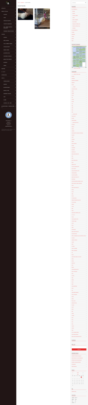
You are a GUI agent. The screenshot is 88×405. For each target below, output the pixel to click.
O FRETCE (3, 34)
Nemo (73, 254)
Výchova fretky (7, 46)
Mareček (73, 135)
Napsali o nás (6, 90)
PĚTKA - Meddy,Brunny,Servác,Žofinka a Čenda (79, 235)
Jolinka (73, 260)
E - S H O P (3, 71)
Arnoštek (73, 246)
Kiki (72, 97)
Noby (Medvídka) (74, 286)
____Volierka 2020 (74, 114)
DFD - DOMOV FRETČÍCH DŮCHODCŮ (8, 27)
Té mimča (73, 124)
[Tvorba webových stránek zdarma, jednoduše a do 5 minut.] (7, 129)
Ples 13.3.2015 (74, 168)
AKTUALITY (4, 8)
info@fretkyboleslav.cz (8, 126)
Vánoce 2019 (74, 116)
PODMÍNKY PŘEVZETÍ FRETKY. (9, 31)
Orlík (72, 107)
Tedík (72, 244)
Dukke (73, 128)
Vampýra (73, 139)
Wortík (73, 101)
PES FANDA (73, 179)
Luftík (72, 137)
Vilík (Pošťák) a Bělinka (75, 292)
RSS (8, 129)
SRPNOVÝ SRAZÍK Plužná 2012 (76, 200)
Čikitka (73, 141)
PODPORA (3, 68)
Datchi (73, 296)
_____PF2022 (73, 86)
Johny (72, 225)
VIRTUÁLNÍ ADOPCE (7, 20)
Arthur (73, 191)
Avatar (73, 206)
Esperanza (73, 263)
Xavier (73, 307)
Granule (73, 13)
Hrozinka (73, 237)
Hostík (73, 84)
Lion (72, 103)
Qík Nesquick (74, 229)
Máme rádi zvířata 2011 (75, 231)
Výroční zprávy (7, 81)
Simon (73, 195)
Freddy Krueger (74, 221)
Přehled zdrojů (74, 391)
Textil (72, 40)
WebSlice (11, 129)
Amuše (73, 99)
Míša (72, 208)
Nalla (72, 193)
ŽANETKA (73, 82)
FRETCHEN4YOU (74, 366)
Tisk (14, 129)
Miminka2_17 (74, 151)
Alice (72, 109)
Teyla (72, 277)
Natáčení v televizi (7, 93)
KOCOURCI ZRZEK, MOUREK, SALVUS (77, 181)
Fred (72, 321)
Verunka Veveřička (74, 174)
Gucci (72, 273)
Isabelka (73, 130)
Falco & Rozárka (74, 143)
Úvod (19, 2)
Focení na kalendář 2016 (75, 166)
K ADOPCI (5, 14)
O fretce (5, 37)
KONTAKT (5, 84)
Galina (73, 298)
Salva (72, 330)
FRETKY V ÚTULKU (5, 11)
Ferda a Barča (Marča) (75, 334)
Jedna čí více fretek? (8, 59)
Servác (73, 216)
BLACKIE (73, 76)
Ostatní (73, 36)
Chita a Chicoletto (74, 294)
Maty (72, 158)
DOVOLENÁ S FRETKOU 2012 (76, 212)
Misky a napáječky (75, 19)
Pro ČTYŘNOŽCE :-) (74, 9)
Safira (72, 227)
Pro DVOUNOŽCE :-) (75, 30)
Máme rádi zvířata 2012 (75, 187)
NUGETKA (73, 78)
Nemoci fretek (6, 49)
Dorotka (73, 275)
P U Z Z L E (73, 214)
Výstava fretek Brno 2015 (75, 170)
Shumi (73, 95)
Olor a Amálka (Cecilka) (75, 332)
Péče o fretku (6, 40)
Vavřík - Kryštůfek (74, 248)
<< (72, 372)
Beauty (73, 267)
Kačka (72, 258)
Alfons (73, 185)
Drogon (73, 145)
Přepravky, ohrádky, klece (76, 23)
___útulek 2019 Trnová (75, 122)
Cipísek (73, 242)
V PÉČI (5, 17)
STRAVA (5, 65)
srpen (78, 372)
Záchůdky (73, 28)
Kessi (72, 319)
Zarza (72, 288)
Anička (73, 313)
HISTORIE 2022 (4, 74)
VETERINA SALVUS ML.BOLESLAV (77, 360)
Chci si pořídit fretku (8, 43)
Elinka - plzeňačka (74, 250)
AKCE (4, 96)
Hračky (73, 17)
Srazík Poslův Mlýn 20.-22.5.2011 (76, 256)
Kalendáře (73, 34)
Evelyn (73, 189)
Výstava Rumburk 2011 (75, 269)
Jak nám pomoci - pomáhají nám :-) (8, 107)
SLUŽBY (5, 99)
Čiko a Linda (73, 300)
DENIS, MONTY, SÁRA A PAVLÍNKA (77, 183)
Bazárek (73, 11)
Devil (72, 265)
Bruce (72, 162)
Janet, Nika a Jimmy (74, 160)
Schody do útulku (74, 88)
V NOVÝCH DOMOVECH (8, 23)
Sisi (72, 252)
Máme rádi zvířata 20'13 (75, 177)
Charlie (73, 328)
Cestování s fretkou (8, 56)
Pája (72, 105)
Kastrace (5, 62)
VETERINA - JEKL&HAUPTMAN (76, 362)
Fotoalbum (22, 2)
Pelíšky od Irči (74, 164)
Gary (72, 156)
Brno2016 (73, 149)
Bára (72, 311)
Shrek (72, 309)
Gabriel (73, 204)
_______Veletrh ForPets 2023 (76, 68)
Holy (72, 323)
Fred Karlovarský (74, 233)
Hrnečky (73, 32)
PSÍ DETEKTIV (74, 364)
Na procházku (74, 21)
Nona (72, 281)
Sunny (73, 223)
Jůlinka (73, 279)
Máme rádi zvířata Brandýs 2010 (76, 336)
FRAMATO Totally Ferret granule (76, 355)
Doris (72, 317)
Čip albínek (73, 147)
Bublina (73, 126)
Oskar (72, 210)
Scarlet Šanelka (74, 120)
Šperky (73, 38)
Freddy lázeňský (74, 172)
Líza (72, 290)
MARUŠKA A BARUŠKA (75, 80)
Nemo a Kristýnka (74, 271)
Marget (73, 93)
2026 (78, 374)
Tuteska (73, 315)
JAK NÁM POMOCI (7, 87)
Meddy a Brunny (74, 302)
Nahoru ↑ (11, 130)
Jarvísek (73, 118)
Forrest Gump (74, 202)
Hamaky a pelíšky (75, 15)
